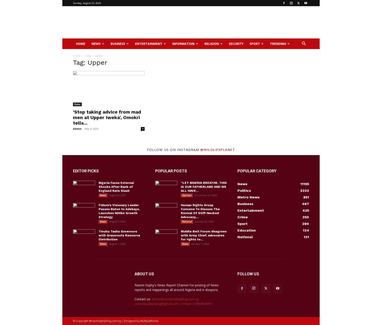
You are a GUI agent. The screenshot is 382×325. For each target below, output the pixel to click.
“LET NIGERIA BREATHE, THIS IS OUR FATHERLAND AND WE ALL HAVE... (204, 186)
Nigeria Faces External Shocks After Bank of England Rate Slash (116, 186)
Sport (255, 44)
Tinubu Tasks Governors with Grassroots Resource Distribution (119, 235)
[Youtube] (305, 3)
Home (80, 44)
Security (236, 44)
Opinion (186, 195)
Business (118, 44)
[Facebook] (284, 3)
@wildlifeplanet (217, 149)
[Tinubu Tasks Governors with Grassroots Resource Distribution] (84, 237)
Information (183, 44)
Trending (278, 44)
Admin (77, 128)
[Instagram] (291, 3)
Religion (211, 44)
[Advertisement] (228, 22)
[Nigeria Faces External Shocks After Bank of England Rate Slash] (84, 188)
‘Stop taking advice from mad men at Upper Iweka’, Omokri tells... (107, 117)
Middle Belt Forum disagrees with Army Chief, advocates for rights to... (204, 235)
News (96, 44)
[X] (298, 3)
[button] (303, 44)
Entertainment (148, 44)
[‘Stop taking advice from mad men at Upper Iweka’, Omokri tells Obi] (109, 88)
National (187, 221)
